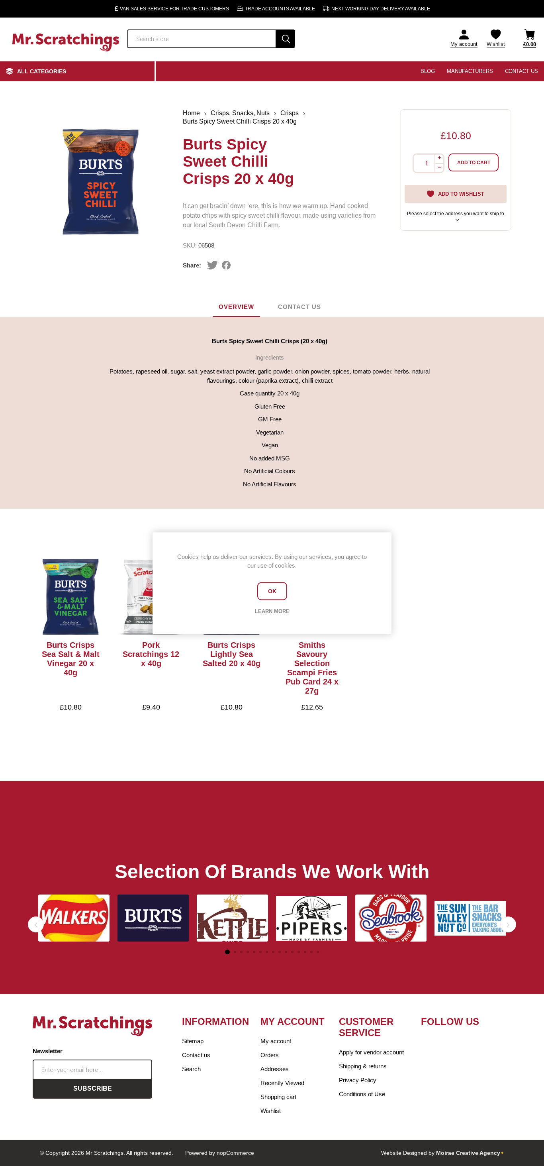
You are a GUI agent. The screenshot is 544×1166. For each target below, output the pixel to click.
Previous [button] (36, 924)
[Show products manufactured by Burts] (153, 918)
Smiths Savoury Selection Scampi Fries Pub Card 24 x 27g (312, 668)
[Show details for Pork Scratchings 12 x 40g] (151, 597)
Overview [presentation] (236, 306)
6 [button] (260, 952)
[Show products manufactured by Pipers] (311, 918)
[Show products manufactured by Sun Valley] (470, 918)
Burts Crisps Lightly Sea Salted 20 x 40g (231, 654)
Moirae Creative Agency (468, 1153)
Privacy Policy (357, 1080)
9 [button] (279, 952)
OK (272, 591)
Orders (269, 1055)
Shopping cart (278, 1096)
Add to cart (473, 162)
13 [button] (305, 952)
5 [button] (254, 952)
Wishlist (270, 1110)
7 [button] (267, 952)
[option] (73, 918)
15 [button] (318, 952)
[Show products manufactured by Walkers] (74, 918)
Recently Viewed (282, 1082)
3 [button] (241, 952)
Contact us (196, 1055)
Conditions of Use (362, 1094)
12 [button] (298, 952)
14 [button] (311, 952)
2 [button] (235, 952)
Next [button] (508, 924)
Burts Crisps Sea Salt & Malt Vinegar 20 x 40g (71, 659)
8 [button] (273, 952)
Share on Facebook (226, 265)
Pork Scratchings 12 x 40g (151, 654)
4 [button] (248, 952)
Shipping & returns (363, 1066)
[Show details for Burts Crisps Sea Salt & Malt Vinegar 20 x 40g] (70, 597)
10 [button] (286, 952)
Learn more (272, 611)
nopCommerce (235, 1153)
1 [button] (227, 952)
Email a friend (243, 265)
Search (285, 38)
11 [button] (292, 952)
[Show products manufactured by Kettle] (232, 918)
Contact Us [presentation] (299, 306)
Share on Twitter (212, 265)
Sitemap (193, 1041)
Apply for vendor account (371, 1052)
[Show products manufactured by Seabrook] (391, 918)
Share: (192, 265)
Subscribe (92, 1088)
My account (463, 44)
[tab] (236, 307)
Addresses (274, 1069)
